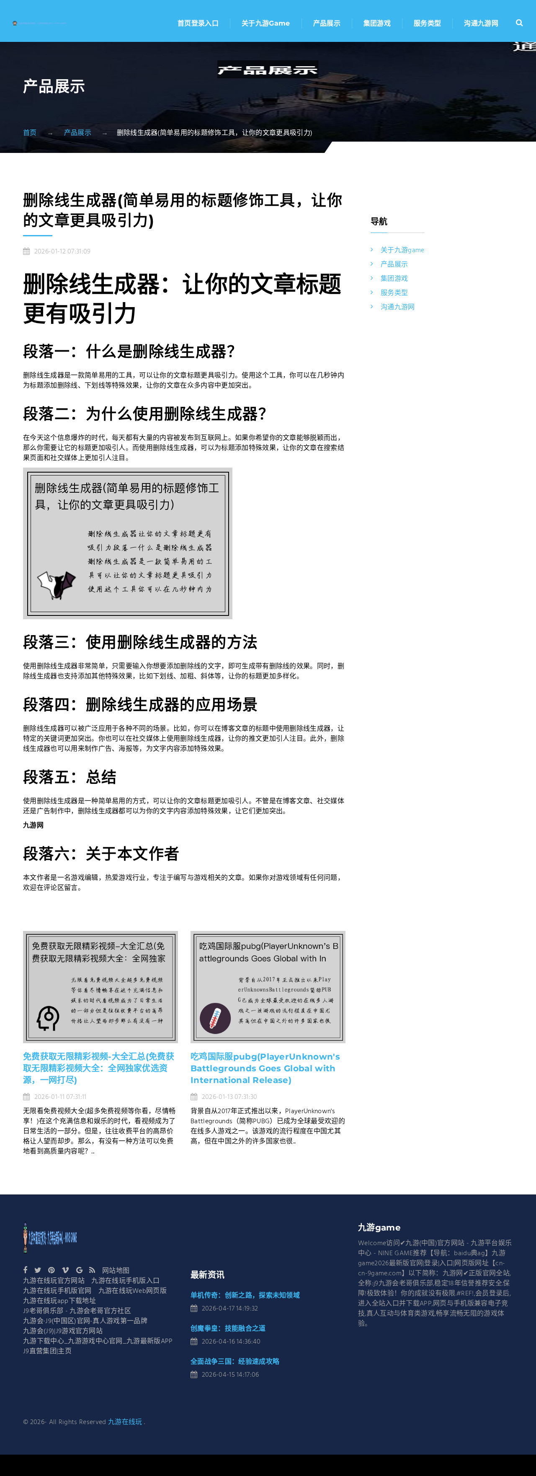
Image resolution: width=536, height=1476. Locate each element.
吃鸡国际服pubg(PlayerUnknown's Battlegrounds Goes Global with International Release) (265, 1068)
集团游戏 (377, 23)
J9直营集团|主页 (47, 1351)
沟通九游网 (481, 23)
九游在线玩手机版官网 (57, 1291)
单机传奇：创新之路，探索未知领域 (245, 1295)
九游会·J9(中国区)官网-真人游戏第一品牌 (85, 1321)
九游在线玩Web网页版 (132, 1291)
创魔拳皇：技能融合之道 (228, 1328)
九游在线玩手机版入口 (125, 1281)
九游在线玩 (125, 1422)
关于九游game (266, 23)
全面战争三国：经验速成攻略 (235, 1361)
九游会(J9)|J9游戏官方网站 (63, 1331)
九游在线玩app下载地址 (59, 1301)
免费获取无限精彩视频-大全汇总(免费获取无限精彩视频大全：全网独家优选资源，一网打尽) (98, 1068)
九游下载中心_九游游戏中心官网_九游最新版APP (98, 1341)
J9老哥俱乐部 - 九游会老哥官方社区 (77, 1311)
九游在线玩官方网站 (54, 1281)
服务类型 (427, 23)
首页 (30, 133)
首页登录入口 (198, 23)
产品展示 (326, 23)
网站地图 (115, 1271)
